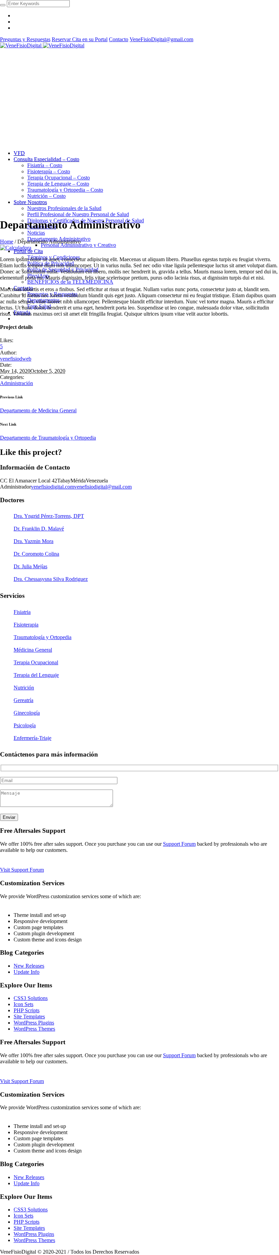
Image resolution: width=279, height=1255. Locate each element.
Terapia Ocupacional (36, 662)
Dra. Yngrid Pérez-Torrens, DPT (49, 516)
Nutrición (24, 687)
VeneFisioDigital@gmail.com (161, 39)
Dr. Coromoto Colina (36, 554)
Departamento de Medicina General (38, 410)
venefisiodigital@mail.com (103, 487)
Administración (16, 383)
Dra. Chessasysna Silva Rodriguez (51, 579)
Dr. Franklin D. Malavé (39, 528)
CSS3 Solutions (31, 998)
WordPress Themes (34, 1029)
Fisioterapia (26, 625)
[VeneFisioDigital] (42, 45)
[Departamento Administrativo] (15, 248)
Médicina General (33, 650)
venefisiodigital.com (52, 487)
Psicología (25, 725)
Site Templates (29, 1016)
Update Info (26, 972)
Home (6, 241)
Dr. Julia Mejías (30, 566)
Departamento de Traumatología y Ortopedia (48, 438)
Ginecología (27, 713)
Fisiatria (22, 612)
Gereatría (23, 700)
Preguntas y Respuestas (25, 39)
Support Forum (179, 844)
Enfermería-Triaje (32, 738)
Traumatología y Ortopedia (42, 637)
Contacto (118, 39)
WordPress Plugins (34, 1023)
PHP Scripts (26, 1010)
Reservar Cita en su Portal (80, 39)
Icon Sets (23, 1004)
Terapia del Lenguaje (36, 675)
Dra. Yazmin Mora (33, 541)
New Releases (29, 966)
